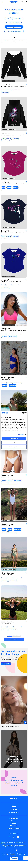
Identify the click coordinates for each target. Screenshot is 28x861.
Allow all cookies (14, 438)
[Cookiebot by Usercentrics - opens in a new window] (21, 413)
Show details (21, 434)
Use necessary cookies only (14, 446)
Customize (13, 442)
